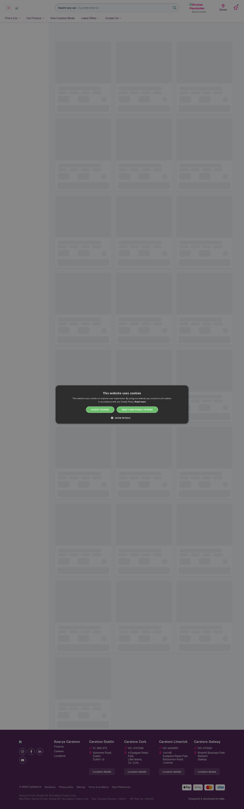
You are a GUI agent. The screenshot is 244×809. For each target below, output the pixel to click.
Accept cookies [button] (100, 409)
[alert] (122, 404)
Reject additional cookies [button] (137, 409)
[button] (121, 418)
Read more (140, 401)
